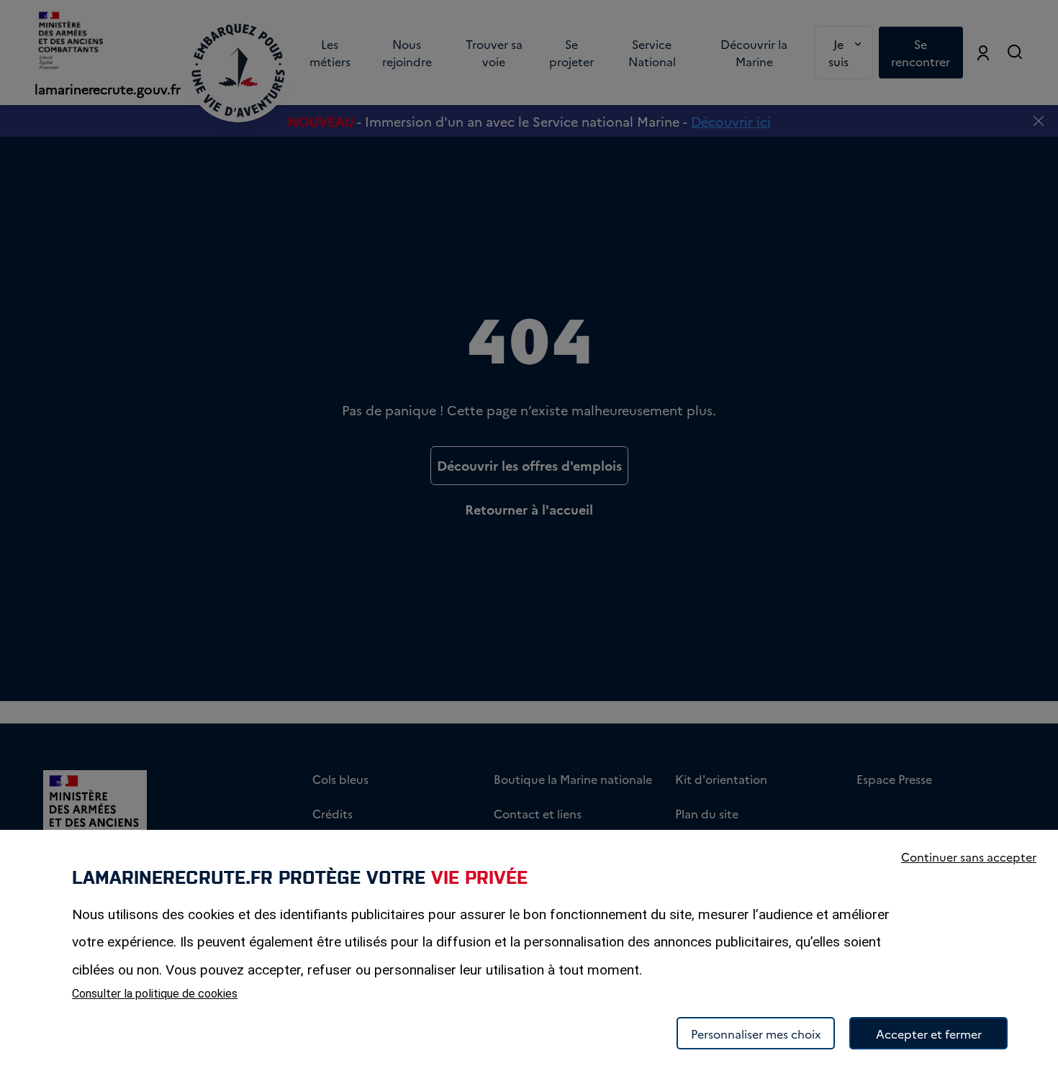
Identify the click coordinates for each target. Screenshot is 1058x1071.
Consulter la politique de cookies (155, 993)
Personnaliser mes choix (755, 1033)
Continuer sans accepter (968, 856)
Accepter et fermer (929, 1033)
